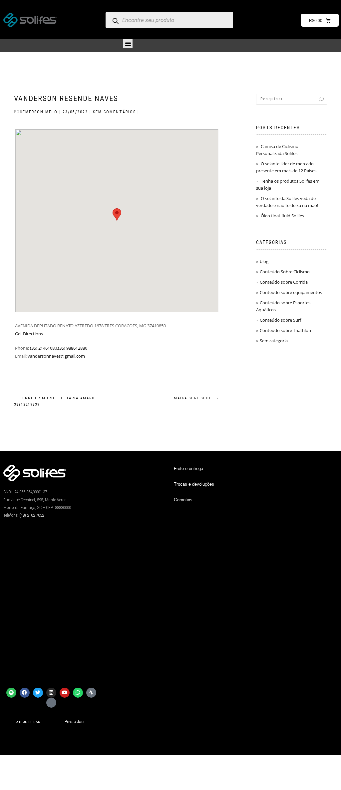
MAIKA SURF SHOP (196, 398)
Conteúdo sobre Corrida (284, 282)
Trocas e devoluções (194, 484)
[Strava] (91, 693)
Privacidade (75, 721)
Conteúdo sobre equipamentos (291, 292)
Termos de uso (27, 721)
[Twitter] (38, 693)
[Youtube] (65, 693)
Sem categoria (274, 341)
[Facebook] (25, 693)
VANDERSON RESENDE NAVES (66, 98)
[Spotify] (11, 693)
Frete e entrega (188, 468)
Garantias (183, 499)
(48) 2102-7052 (31, 515)
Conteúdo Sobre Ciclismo (285, 272)
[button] (128, 43)
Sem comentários (114, 112)
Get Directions (29, 334)
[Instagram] (51, 693)
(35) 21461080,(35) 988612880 (58, 348)
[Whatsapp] (78, 693)
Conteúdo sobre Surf (280, 320)
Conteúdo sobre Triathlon (285, 330)
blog (264, 261)
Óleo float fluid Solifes (282, 216)
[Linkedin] (51, 703)
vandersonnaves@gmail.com (56, 356)
